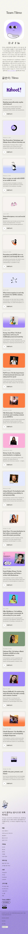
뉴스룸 (3, 893)
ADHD (3, 851)
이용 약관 (3, 920)
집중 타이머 (4, 840)
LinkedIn (4, 879)
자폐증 (3, 854)
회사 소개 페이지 (12, 70)
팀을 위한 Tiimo (5, 863)
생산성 (3, 849)
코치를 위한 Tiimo (6, 865)
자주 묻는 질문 (5, 886)
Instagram (4, 872)
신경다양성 (4, 856)
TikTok (3, 874)
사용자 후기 (4, 891)
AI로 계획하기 (5, 830)
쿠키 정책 (3, 923)
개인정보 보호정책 (5, 917)
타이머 (3, 847)
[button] (5, 927)
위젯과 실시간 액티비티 (7, 833)
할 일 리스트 (5, 837)
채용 (3, 895)
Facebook (4, 877)
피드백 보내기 (5, 888)
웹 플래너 (4, 835)
